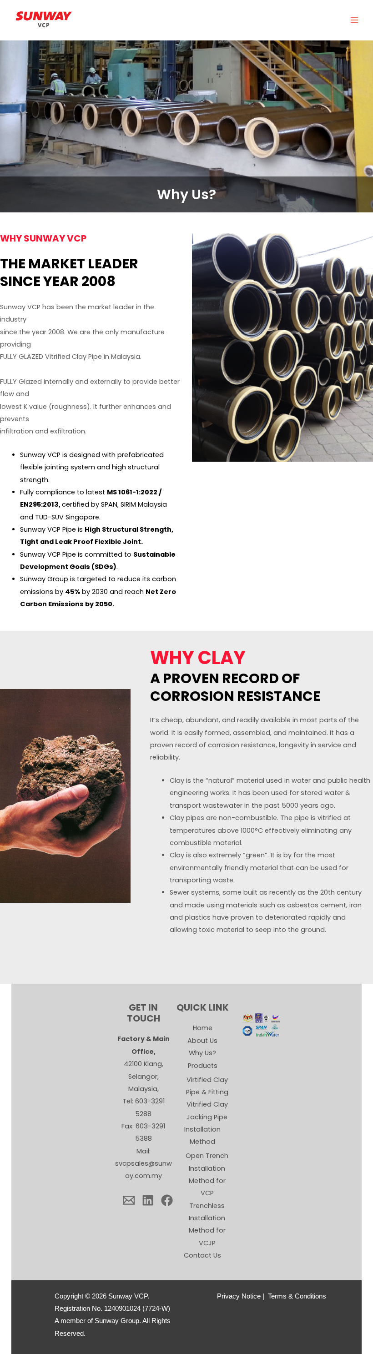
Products (202, 1065)
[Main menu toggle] (354, 20)
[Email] (129, 1200)
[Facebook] (167, 1200)
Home (202, 1027)
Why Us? (202, 1052)
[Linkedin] (148, 1200)
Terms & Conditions (297, 1296)
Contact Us (202, 1255)
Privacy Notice (239, 1296)
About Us (202, 1040)
